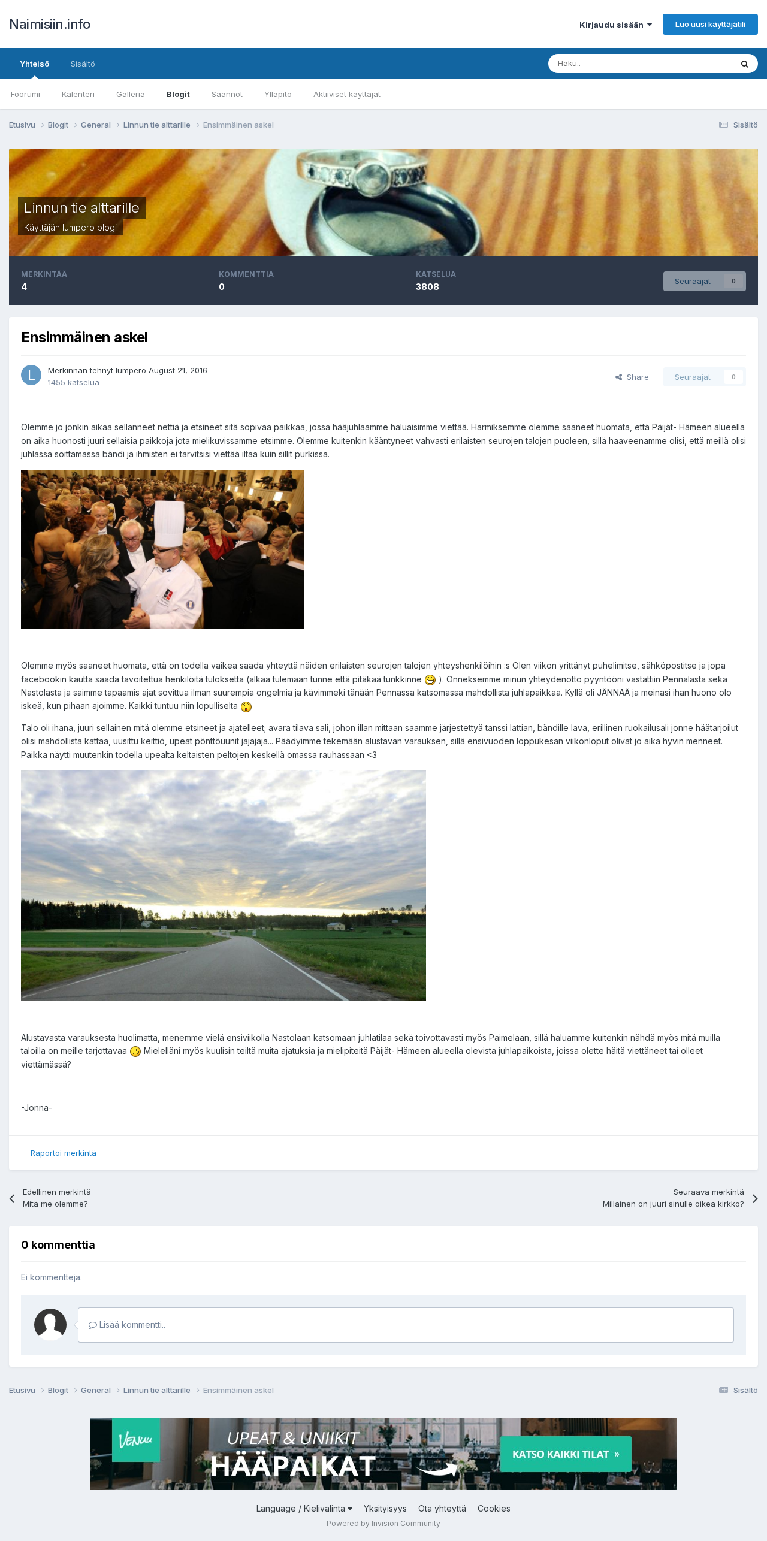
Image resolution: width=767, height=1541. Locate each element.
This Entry (698, 63)
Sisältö (83, 63)
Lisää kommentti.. (131, 1324)
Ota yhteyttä (442, 1508)
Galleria (130, 94)
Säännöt (227, 94)
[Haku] (745, 63)
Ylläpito (278, 94)
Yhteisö (34, 63)
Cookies (494, 1508)
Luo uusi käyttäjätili (710, 24)
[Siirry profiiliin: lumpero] (31, 375)
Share (635, 377)
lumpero (78, 227)
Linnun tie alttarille (82, 207)
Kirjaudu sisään (613, 24)
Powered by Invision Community (383, 1523)
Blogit (178, 94)
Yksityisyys (385, 1508)
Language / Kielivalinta (302, 1508)
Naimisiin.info (49, 24)
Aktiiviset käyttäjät (347, 94)
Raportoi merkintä (63, 1153)
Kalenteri (78, 94)
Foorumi (25, 94)
